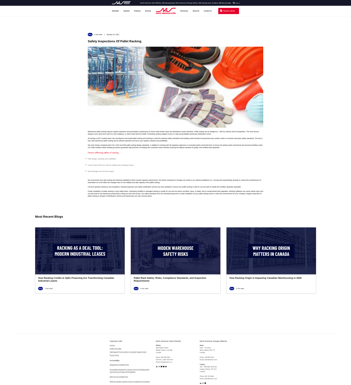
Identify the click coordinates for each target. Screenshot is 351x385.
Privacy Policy (114, 355)
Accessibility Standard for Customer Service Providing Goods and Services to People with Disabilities (129, 371)
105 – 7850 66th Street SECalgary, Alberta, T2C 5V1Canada (208, 369)
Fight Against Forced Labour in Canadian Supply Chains (128, 352)
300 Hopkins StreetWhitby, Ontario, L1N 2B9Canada (164, 350)
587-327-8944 (226, 3)
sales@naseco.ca (166, 362)
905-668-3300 (170, 3)
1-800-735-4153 (167, 359)
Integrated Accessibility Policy (119, 365)
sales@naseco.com (210, 359)
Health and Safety (115, 348)
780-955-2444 (206, 3)
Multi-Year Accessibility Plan (119, 377)
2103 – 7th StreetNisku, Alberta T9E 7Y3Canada (207, 350)
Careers (112, 345)
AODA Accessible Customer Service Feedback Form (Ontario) (130, 381)
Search (237, 3)
